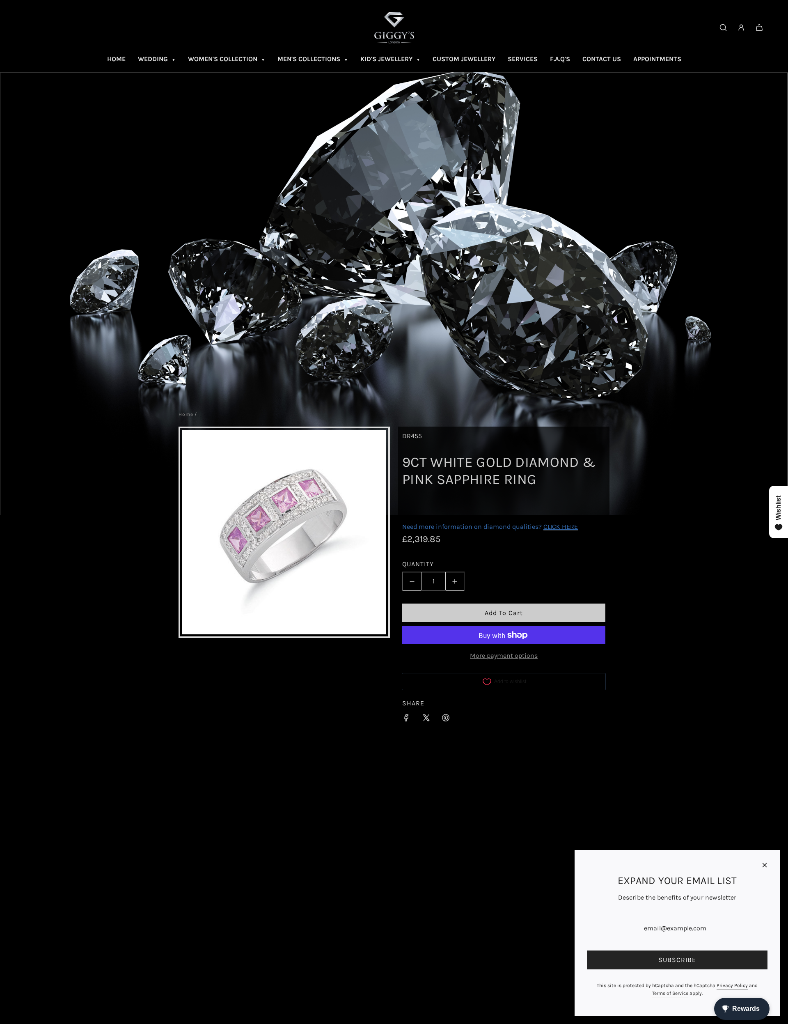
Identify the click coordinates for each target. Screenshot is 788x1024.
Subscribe (677, 960)
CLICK (551, 526)
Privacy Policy (732, 985)
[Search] (723, 27)
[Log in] (741, 27)
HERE (570, 526)
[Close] (765, 865)
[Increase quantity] (455, 581)
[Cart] (759, 27)
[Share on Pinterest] (446, 719)
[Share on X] (426, 719)
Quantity (418, 564)
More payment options (504, 655)
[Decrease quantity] (412, 581)
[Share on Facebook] (406, 719)
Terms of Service (670, 993)
